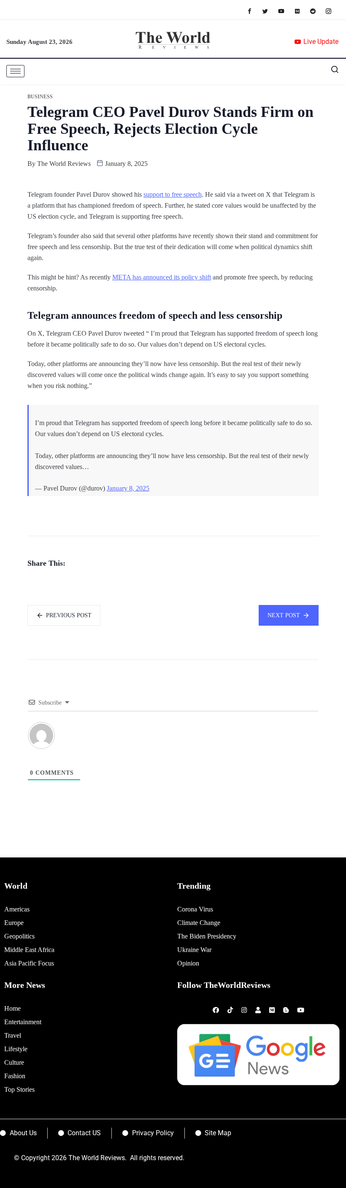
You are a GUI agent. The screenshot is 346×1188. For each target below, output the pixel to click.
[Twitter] (269, 11)
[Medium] (301, 11)
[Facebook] (254, 11)
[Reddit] (317, 11)
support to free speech (172, 194)
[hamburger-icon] (15, 71)
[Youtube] (285, 11)
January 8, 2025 (128, 488)
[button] (331, 71)
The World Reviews (64, 163)
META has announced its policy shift (161, 277)
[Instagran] (333, 11)
